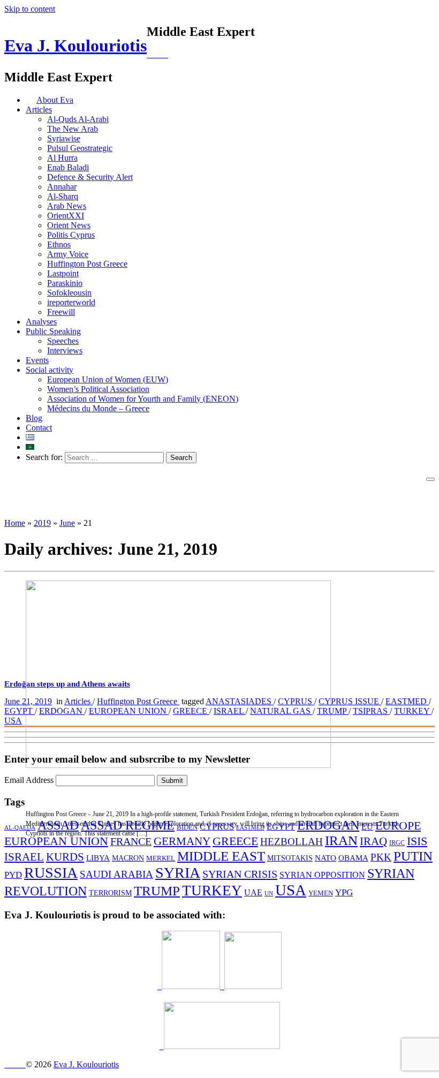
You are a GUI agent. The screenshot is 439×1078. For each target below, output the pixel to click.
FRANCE (131, 841)
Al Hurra (62, 157)
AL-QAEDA (19, 827)
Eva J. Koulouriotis (75, 45)
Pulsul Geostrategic (79, 148)
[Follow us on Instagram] (166, 55)
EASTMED (407, 701)
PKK (380, 857)
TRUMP (333, 710)
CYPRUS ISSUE (350, 701)
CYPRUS (296, 701)
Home (14, 522)
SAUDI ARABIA (116, 874)
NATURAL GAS (281, 710)
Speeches (63, 340)
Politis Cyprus (71, 234)
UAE (253, 892)
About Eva (54, 99)
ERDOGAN (62, 710)
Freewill (61, 311)
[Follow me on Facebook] (157, 55)
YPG (344, 892)
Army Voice (67, 254)
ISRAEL (230, 710)
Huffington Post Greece (87, 263)
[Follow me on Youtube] (162, 55)
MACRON (128, 858)
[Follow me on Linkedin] (153, 55)
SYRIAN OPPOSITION (322, 874)
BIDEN (187, 827)
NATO (325, 858)
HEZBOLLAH (291, 841)
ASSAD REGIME (128, 825)
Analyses (41, 321)
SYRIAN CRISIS (239, 874)
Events (37, 360)
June (67, 522)
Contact (39, 427)
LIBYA (98, 857)
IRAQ (373, 841)
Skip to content (29, 8)
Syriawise (63, 138)
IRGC (397, 843)
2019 (42, 522)
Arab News (66, 205)
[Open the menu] (430, 479)
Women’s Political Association (98, 389)
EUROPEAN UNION (129, 710)
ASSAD (58, 825)
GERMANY (182, 841)
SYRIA (177, 872)
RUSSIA (51, 872)
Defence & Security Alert (90, 177)
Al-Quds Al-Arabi (78, 119)
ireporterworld (71, 302)
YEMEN (320, 893)
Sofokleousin (69, 292)
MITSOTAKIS (290, 858)
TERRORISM (110, 892)
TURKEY (413, 710)
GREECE (191, 710)
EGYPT (19, 710)
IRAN (341, 840)
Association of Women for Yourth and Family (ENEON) (142, 398)
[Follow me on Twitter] (149, 55)
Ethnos (59, 244)
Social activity (49, 369)
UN (268, 893)
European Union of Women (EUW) (107, 379)
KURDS (65, 856)
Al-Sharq (62, 196)
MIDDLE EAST (221, 856)
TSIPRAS (371, 710)
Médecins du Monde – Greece (98, 408)
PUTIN (413, 856)
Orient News (68, 225)
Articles (39, 109)
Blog (34, 418)
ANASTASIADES (240, 701)
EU (367, 826)
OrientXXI (65, 215)
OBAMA (353, 858)
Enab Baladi (68, 167)
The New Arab (72, 128)
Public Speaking (53, 331)
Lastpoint (63, 273)
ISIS (417, 841)
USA (13, 720)
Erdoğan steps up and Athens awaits (67, 684)
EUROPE (398, 825)
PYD (13, 875)
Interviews (64, 350)
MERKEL (160, 858)
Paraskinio (64, 283)
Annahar (62, 186)
